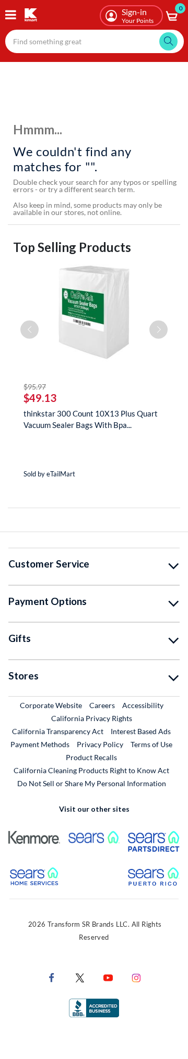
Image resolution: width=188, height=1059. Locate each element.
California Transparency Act (57, 731)
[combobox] (94, 41)
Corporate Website (51, 705)
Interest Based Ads (141, 731)
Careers (102, 705)
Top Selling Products (72, 247)
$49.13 (40, 398)
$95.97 (35, 386)
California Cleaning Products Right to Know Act (91, 770)
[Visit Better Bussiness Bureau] (94, 1006)
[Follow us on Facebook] (51, 976)
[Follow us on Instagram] (136, 976)
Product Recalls (92, 757)
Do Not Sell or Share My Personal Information (91, 783)
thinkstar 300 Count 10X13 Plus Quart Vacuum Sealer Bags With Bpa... (91, 419)
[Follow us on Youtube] (108, 976)
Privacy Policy (100, 744)
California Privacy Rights (91, 718)
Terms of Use (151, 744)
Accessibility (142, 705)
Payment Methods (39, 744)
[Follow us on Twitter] (79, 976)
